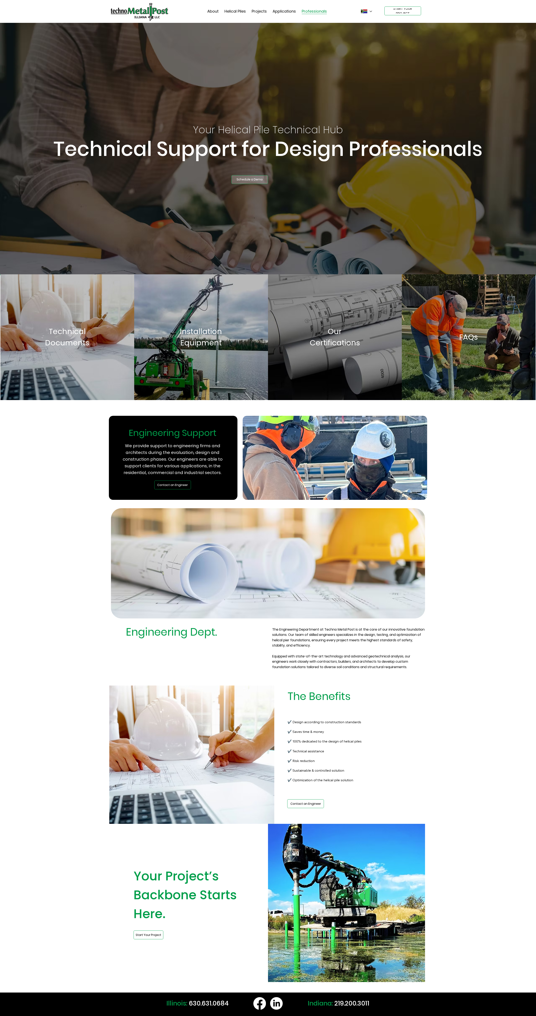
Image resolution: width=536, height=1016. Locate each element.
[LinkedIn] (276, 1003)
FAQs (468, 337)
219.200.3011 (351, 1003)
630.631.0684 (209, 1003)
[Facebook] (259, 1003)
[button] (249, 179)
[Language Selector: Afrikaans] (366, 11)
